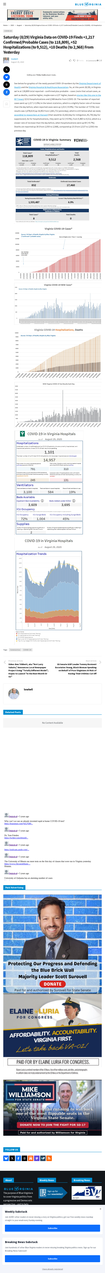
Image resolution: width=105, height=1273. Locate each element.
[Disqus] (52, 771)
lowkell (14, 58)
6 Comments (91, 60)
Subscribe (52, 1228)
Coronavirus (15, 650)
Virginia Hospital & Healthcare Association (48, 87)
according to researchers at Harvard (31, 114)
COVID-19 (8, 31)
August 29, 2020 (17, 62)
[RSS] (49, 1158)
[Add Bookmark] (6, 104)
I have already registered (52, 1269)
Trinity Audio (41, 75)
